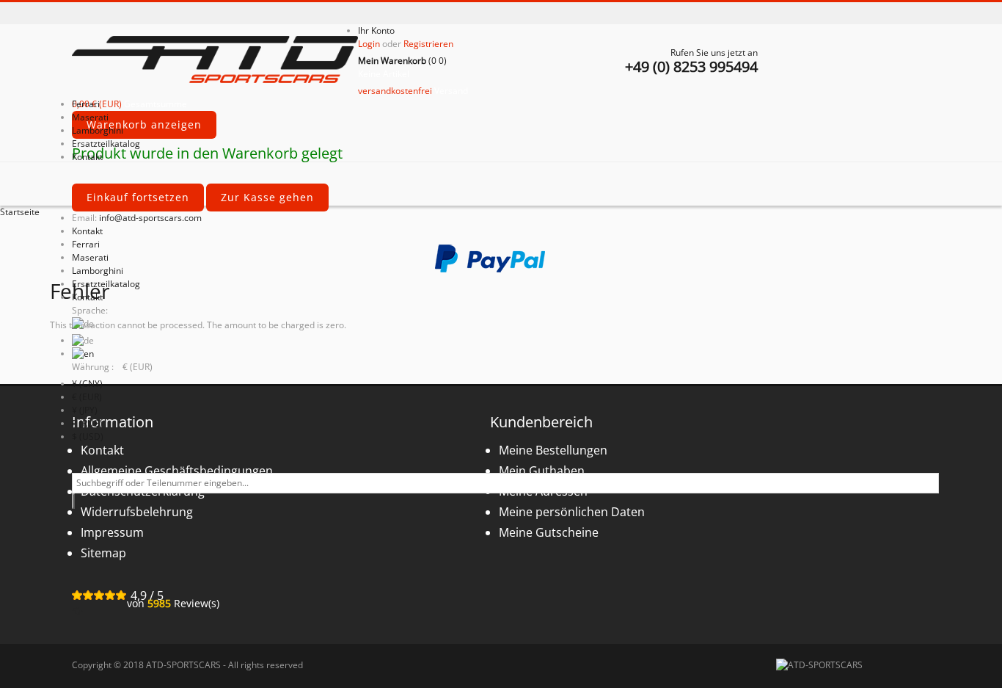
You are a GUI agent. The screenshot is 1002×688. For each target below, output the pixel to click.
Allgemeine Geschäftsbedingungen (177, 471)
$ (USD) (87, 436)
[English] (83, 353)
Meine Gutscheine (549, 532)
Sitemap (103, 553)
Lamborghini (97, 270)
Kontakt (87, 231)
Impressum (112, 532)
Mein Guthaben (542, 471)
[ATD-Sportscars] (215, 61)
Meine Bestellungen (553, 450)
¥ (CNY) (87, 383)
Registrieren (428, 43)
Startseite (20, 212)
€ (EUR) (87, 397)
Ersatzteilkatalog (106, 284)
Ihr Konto (376, 30)
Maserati (90, 257)
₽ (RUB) (87, 423)
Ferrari (86, 244)
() (402, 60)
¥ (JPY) (85, 410)
